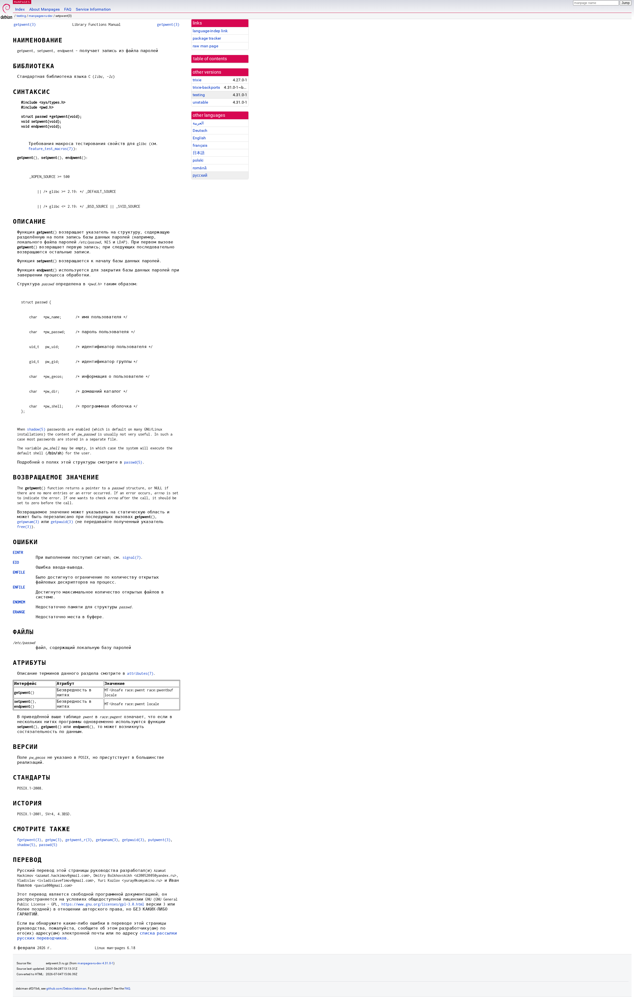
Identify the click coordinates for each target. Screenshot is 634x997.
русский (200, 175)
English (199, 138)
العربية (198, 123)
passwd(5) (133, 462)
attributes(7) (140, 673)
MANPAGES (22, 1)
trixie (197, 80)
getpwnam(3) (28, 522)
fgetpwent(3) (29, 840)
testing (21, 16)
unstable (200, 102)
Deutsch (200, 130)
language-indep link (210, 31)
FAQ (67, 9)
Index (20, 9)
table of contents (210, 58)
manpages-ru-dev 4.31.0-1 (95, 963)
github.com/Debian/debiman (66, 988)
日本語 (199, 152)
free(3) (24, 527)
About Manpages (44, 9)
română (200, 168)
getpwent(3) (25, 24)
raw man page (205, 46)
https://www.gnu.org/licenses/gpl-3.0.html (102, 904)
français (200, 145)
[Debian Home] (6, 10)
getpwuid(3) (62, 522)
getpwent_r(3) (78, 840)
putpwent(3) (159, 840)
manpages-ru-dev (41, 16)
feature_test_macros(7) (50, 149)
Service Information (93, 9)
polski (198, 160)
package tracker (207, 38)
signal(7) (132, 557)
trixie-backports (206, 87)
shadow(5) (36, 429)
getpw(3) (53, 840)
